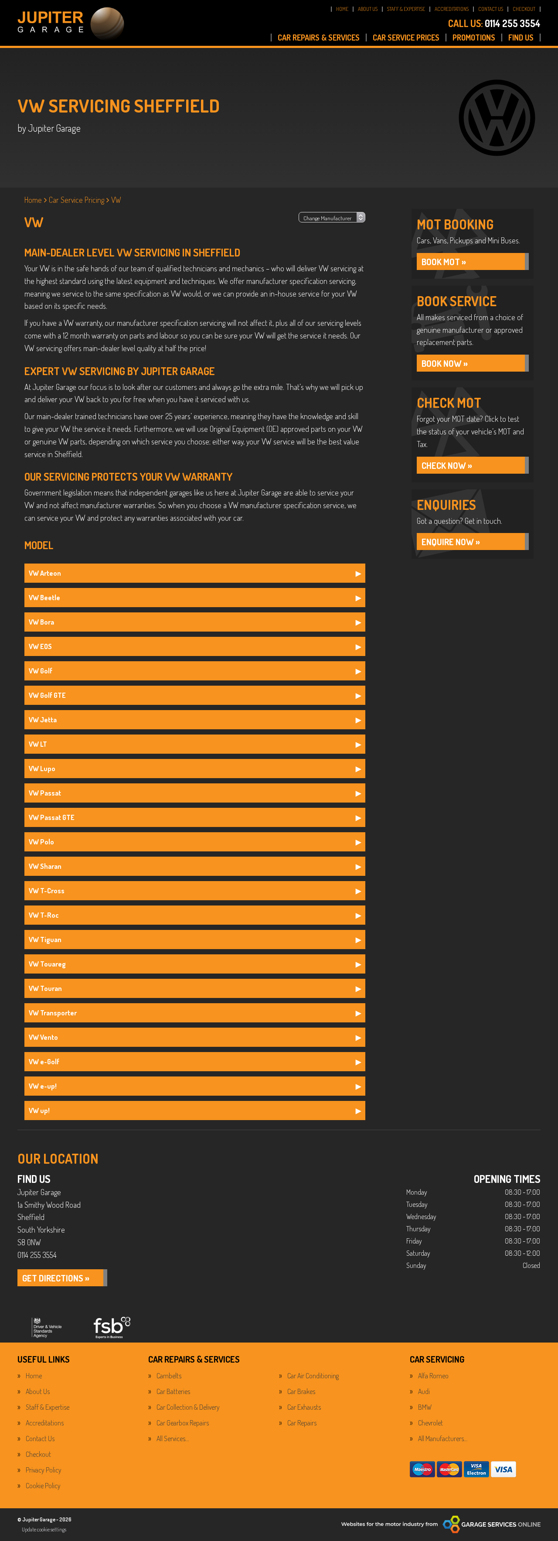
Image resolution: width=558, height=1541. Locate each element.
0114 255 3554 (494, 23)
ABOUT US (368, 9)
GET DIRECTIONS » (55, 1278)
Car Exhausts (304, 1407)
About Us (38, 1391)
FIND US (521, 37)
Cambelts (169, 1375)
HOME (342, 9)
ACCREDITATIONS (452, 9)
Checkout (38, 1454)
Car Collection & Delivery (188, 1407)
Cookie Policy (43, 1485)
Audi (424, 1391)
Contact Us (40, 1438)
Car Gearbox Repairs (183, 1422)
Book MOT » (444, 261)
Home (34, 1375)
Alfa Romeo (433, 1375)
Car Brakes (301, 1391)
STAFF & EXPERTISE (406, 9)
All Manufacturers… (442, 1438)
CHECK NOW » (447, 465)
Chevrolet (430, 1422)
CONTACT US (490, 9)
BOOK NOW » (445, 363)
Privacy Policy (43, 1469)
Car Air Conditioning (313, 1375)
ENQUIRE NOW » (451, 541)
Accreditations (45, 1422)
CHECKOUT (524, 9)
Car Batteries (173, 1391)
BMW (425, 1407)
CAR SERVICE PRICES (406, 37)
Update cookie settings (44, 1529)
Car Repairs (301, 1422)
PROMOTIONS (474, 37)
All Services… (173, 1438)
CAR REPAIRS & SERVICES (319, 37)
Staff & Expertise (47, 1407)
